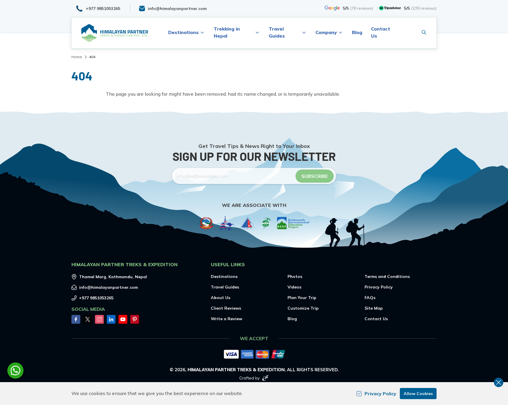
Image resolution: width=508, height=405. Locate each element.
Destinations (224, 276)
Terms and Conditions (387, 276)
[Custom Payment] (254, 355)
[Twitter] (87, 319)
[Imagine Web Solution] (265, 378)
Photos (295, 276)
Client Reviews (226, 308)
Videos (294, 287)
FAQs (370, 297)
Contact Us (376, 318)
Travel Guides (225, 287)
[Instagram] (99, 319)
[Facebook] (75, 319)
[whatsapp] (15, 370)
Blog (357, 32)
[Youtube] (122, 319)
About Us (220, 297)
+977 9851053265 (96, 298)
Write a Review (226, 318)
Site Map (374, 308)
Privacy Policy (379, 287)
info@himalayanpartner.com (108, 287)
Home (76, 57)
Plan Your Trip (302, 297)
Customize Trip (303, 308)
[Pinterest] (134, 319)
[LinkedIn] (111, 319)
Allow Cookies (418, 393)
